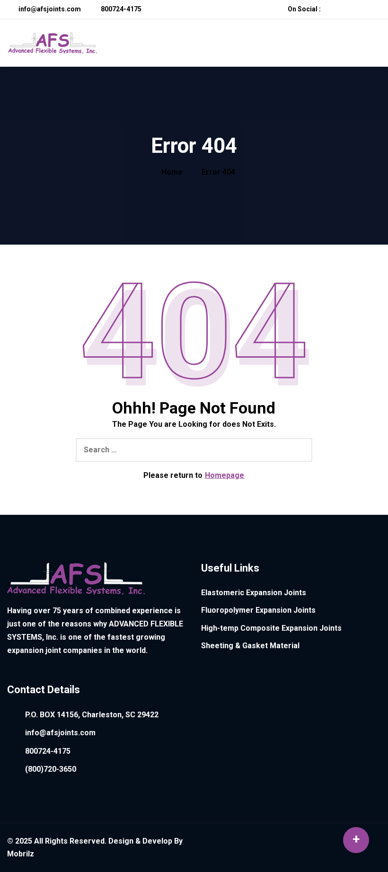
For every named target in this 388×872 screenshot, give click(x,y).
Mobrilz (20, 853)
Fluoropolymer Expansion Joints (258, 610)
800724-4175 (120, 9)
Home (172, 171)
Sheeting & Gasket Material (250, 645)
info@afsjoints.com (49, 9)
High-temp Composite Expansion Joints (271, 628)
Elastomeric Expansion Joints (253, 592)
